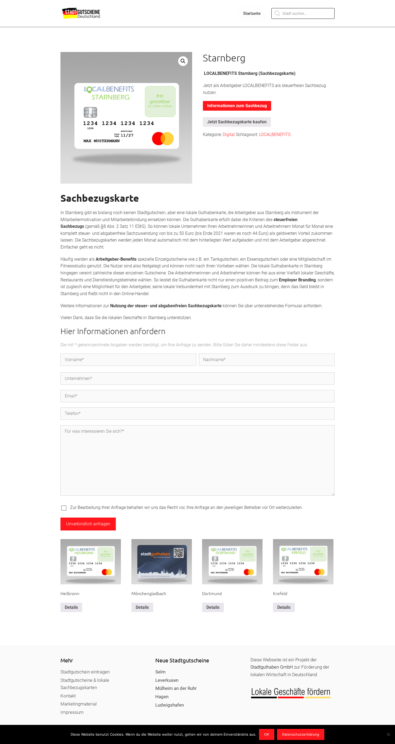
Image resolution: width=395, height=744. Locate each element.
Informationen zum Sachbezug (237, 105)
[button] (183, 61)
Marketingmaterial (78, 704)
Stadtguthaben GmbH (271, 667)
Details (71, 607)
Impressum (72, 712)
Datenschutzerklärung (300, 734)
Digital (229, 134)
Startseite (252, 13)
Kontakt (68, 695)
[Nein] (388, 734)
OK (266, 734)
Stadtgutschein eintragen (85, 672)
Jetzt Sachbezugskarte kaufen (237, 121)
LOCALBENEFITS (274, 134)
